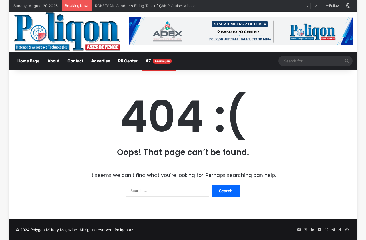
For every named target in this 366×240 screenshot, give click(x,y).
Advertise (100, 60)
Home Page (28, 60)
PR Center (128, 60)
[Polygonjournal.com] (67, 31)
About (53, 60)
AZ (158, 60)
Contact (75, 60)
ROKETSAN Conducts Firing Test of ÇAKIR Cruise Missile (146, 5)
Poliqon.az (124, 229)
